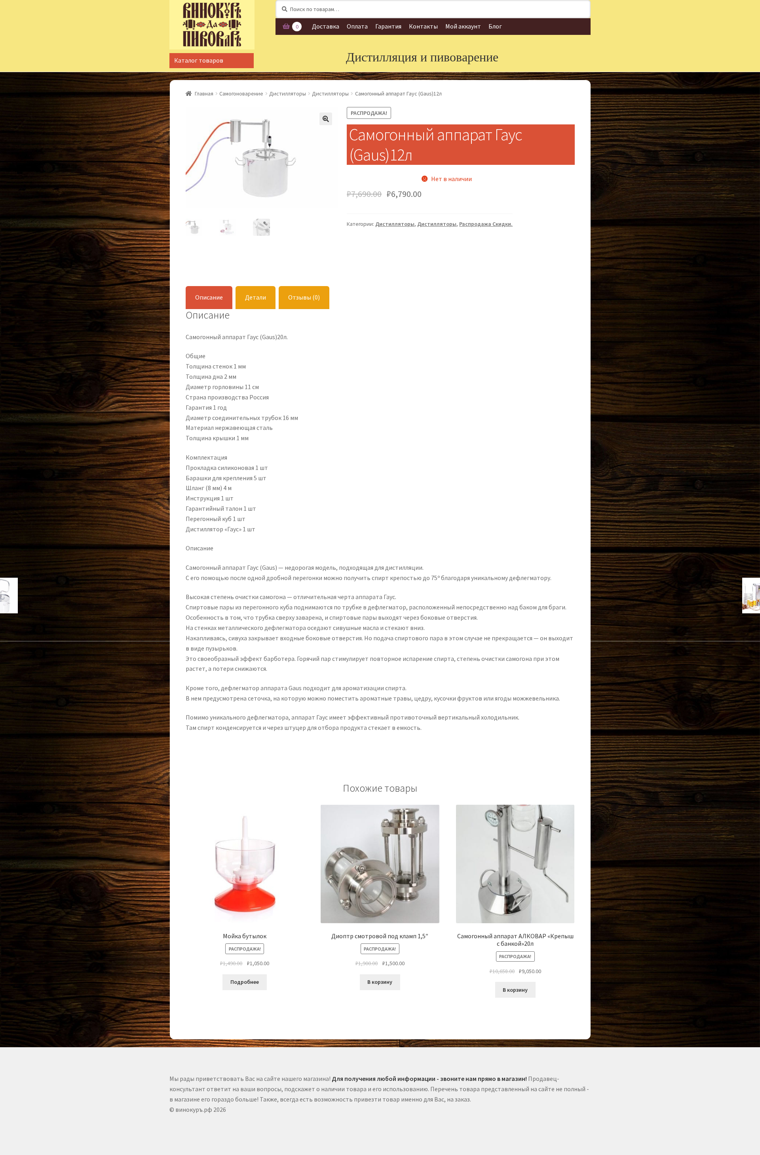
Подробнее (244, 981)
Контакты (423, 26)
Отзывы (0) (304, 297)
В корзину (379, 981)
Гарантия (388, 26)
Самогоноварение (241, 93)
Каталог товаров (198, 60)
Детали (255, 297)
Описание (209, 297)
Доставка (325, 26)
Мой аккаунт (463, 26)
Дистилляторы (287, 93)
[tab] (209, 297)
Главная (204, 93)
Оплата (357, 26)
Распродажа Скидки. (486, 223)
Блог (495, 26)
